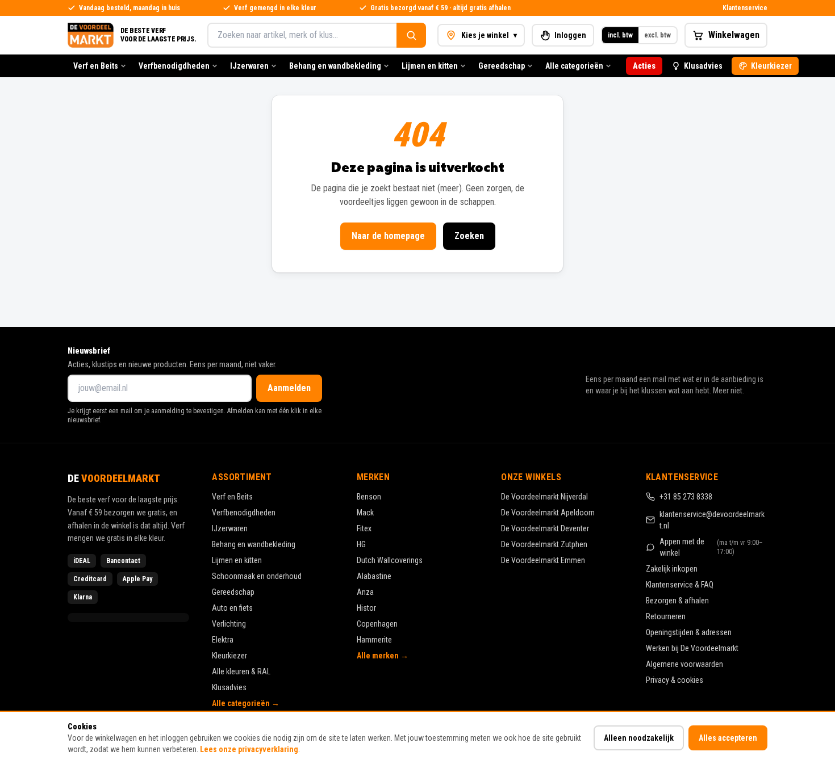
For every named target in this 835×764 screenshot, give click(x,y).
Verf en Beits (95, 65)
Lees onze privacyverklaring (249, 749)
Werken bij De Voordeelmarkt (692, 648)
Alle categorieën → (245, 703)
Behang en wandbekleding (335, 65)
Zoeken (469, 235)
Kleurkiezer (771, 65)
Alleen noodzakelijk (639, 737)
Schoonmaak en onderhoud (257, 576)
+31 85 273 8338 (685, 496)
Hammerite (374, 639)
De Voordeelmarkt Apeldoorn (548, 512)
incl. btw (620, 35)
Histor (366, 607)
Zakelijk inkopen (672, 568)
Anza (365, 592)
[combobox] (301, 35)
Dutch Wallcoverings (390, 560)
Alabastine (374, 576)
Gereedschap (501, 65)
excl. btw (657, 35)
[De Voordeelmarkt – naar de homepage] (91, 35)
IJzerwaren (249, 65)
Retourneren (666, 616)
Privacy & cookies (674, 680)
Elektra (222, 639)
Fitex (364, 528)
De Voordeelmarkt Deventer (545, 528)
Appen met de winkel (711, 547)
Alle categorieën (574, 65)
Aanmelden (289, 388)
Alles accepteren (728, 737)
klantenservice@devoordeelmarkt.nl (712, 520)
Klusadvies (703, 65)
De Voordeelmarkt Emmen (543, 560)
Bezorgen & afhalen (677, 600)
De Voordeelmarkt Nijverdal (544, 496)
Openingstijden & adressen (689, 632)
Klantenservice (745, 8)
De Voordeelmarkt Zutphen (544, 544)
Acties (644, 65)
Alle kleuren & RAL (241, 671)
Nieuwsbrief (89, 350)
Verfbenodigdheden (174, 65)
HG (361, 544)
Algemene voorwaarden (684, 664)
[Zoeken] (411, 35)
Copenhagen (377, 623)
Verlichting (229, 623)
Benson (369, 496)
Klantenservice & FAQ (679, 584)
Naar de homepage (388, 235)
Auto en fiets (232, 607)
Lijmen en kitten (430, 65)
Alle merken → (382, 655)
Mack (365, 512)
